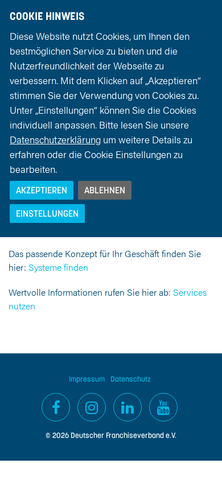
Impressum (87, 379)
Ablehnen (104, 190)
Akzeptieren (41, 190)
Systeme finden (58, 267)
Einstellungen (47, 213)
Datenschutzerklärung (55, 139)
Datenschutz (130, 379)
